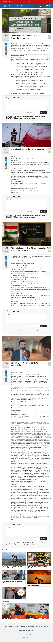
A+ (49, 35)
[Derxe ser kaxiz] (6, 51)
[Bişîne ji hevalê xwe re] (6, 49)
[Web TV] (48, 2)
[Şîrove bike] (6, 54)
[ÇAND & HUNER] (19, 2)
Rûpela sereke (8, 626)
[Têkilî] (47, 6)
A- (49, 38)
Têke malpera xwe (30, 626)
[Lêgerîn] (49, 6)
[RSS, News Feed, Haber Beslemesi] (27, 634)
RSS (41, 626)
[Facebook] (6, 44)
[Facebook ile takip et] (23, 634)
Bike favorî (37, 626)
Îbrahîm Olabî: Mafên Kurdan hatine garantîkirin (19, 6)
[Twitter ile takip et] (25, 634)
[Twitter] (6, 47)
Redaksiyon (15, 626)
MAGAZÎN (45, 626)
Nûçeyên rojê (22, 626)
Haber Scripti (25, 637)
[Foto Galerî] (50, 2)
